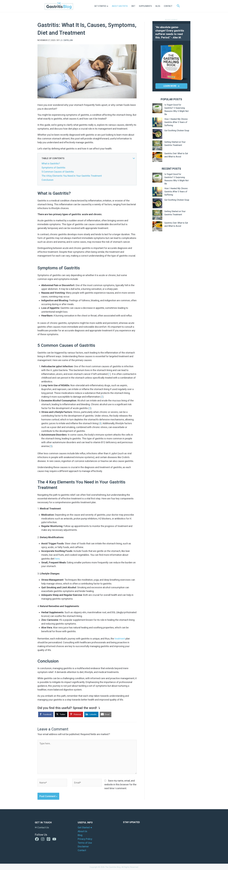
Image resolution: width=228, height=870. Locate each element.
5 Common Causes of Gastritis (58, 171)
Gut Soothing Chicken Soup (176, 130)
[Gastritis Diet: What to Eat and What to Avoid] (157, 157)
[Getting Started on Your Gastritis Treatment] (157, 145)
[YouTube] (54, 839)
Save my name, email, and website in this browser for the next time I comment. (120, 784)
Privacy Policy (85, 839)
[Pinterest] (48, 839)
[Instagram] (42, 839)
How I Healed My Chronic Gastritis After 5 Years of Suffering (176, 122)
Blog (80, 835)
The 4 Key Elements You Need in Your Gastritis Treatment (72, 175)
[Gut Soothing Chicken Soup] (157, 134)
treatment (120, 638)
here (57, 558)
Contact (82, 850)
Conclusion (47, 179)
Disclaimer (83, 846)
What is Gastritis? (51, 163)
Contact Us (43, 827)
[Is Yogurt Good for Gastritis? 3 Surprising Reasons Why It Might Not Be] (157, 108)
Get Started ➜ (85, 827)
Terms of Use (85, 842)
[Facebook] (37, 839)
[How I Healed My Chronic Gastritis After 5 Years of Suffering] (157, 122)
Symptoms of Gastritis (53, 167)
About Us (82, 831)
